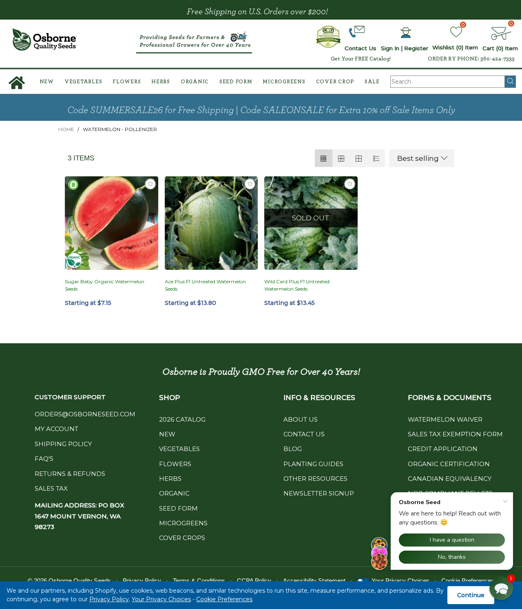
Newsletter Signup (318, 493)
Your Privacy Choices (161, 599)
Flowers (127, 81)
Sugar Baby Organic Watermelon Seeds (104, 285)
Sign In (390, 48)
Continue (470, 595)
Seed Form (235, 81)
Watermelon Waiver (445, 419)
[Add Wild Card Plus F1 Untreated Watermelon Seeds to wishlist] (350, 184)
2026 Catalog (182, 419)
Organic (195, 81)
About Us (300, 419)
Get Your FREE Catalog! (361, 59)
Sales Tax (51, 488)
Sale (372, 81)
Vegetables (83, 81)
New (47, 81)
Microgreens (284, 81)
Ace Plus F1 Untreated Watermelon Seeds (205, 285)
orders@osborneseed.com (85, 414)
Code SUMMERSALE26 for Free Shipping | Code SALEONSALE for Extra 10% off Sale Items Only (261, 110)
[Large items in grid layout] (341, 158)
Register (416, 48)
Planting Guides (313, 464)
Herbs (160, 81)
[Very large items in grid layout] (358, 158)
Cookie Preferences (224, 599)
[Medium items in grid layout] (323, 158)
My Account (56, 429)
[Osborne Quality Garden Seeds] (44, 39)
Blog (292, 449)
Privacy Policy (109, 599)
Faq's (44, 458)
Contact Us (304, 434)
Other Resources (315, 478)
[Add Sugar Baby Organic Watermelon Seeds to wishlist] (150, 184)
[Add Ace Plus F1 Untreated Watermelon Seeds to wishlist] (250, 184)
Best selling (418, 158)
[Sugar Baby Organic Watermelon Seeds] (111, 223)
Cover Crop (335, 81)
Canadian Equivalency (449, 478)
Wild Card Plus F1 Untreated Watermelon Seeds (297, 285)
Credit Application (443, 449)
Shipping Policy (63, 444)
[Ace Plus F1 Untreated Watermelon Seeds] (211, 223)
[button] (501, 588)
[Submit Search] (510, 82)
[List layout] (376, 158)
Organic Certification (449, 464)
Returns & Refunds (70, 474)
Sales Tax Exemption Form (455, 434)
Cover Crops (182, 538)
